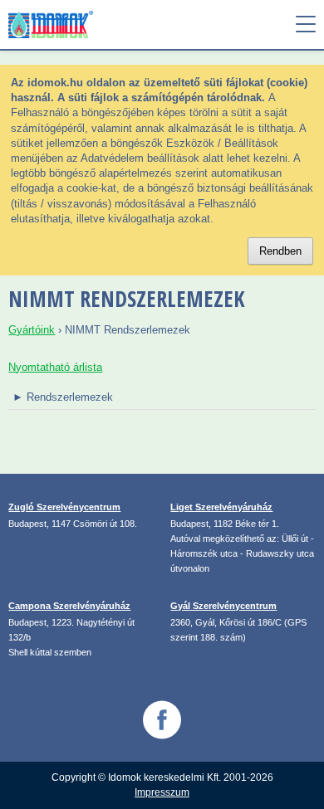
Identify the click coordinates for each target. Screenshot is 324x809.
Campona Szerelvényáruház (69, 606)
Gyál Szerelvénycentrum (223, 606)
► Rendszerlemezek (62, 397)
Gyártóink (31, 330)
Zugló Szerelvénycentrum (64, 507)
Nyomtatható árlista (55, 367)
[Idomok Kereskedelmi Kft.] (68, 24)
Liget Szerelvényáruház (221, 507)
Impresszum (162, 792)
